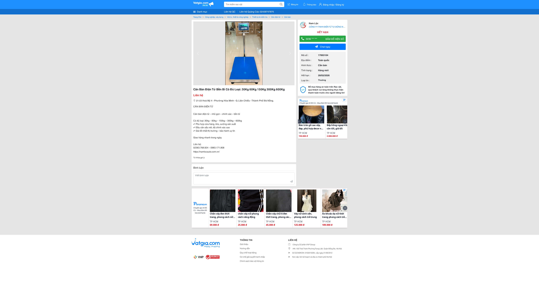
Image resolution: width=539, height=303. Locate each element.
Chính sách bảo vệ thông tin (252, 261)
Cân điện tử (275, 17)
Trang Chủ (197, 17)
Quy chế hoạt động (248, 252)
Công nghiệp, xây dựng (214, 17)
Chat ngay (325, 46)
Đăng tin (294, 4)
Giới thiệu (244, 244)
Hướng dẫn (245, 248)
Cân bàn (287, 17)
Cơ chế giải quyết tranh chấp (252, 256)
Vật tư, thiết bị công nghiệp (237, 17)
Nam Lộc (313, 23)
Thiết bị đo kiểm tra (259, 17)
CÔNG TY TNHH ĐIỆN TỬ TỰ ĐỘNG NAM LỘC (329, 26)
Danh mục (201, 11)
